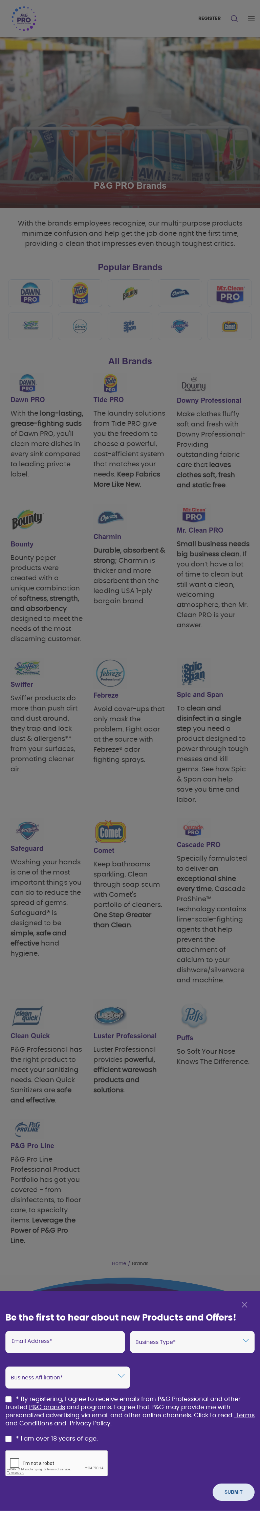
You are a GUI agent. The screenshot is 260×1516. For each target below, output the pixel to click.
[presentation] (65, 1342)
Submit (233, 1492)
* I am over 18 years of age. (57, 1439)
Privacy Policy (90, 1424)
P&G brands (47, 1407)
